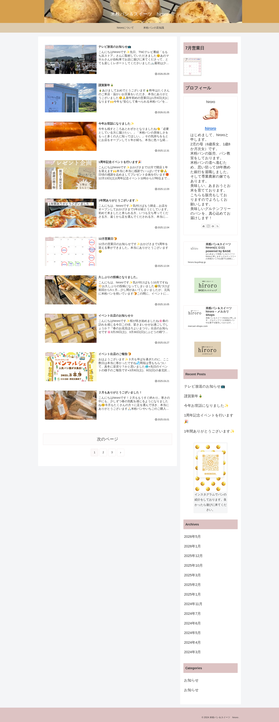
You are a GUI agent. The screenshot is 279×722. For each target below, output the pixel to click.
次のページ (107, 439)
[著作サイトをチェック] (204, 226)
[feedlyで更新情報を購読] (213, 226)
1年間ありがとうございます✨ (209, 431)
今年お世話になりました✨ (206, 406)
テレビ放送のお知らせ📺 (204, 386)
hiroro (210, 128)
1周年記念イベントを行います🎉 (208, 418)
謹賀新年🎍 (193, 396)
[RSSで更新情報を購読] (217, 226)
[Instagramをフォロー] (208, 226)
